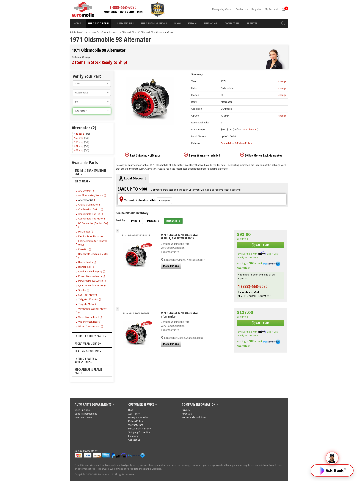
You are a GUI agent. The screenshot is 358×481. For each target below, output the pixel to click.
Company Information (199, 404)
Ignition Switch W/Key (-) (91, 271)
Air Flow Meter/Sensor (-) (92, 195)
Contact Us (242, 9)
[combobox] (92, 83)
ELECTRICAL (81, 181)
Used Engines (125, 23)
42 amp (80, 134)
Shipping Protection (139, 432)
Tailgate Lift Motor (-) (89, 299)
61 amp (80, 146)
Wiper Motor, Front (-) (90, 317)
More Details (171, 266)
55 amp (80, 138)
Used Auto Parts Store (97, 32)
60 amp (80, 142)
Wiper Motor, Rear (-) (89, 322)
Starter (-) (83, 290)
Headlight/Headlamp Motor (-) (93, 256)
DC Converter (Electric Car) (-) (93, 225)
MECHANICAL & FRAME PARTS (88, 371)
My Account (271, 9)
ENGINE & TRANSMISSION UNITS (90, 172)
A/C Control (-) (86, 191)
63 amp (80, 150)
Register (256, 9)
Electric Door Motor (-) (90, 236)
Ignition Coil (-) (86, 267)
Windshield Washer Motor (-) (92, 310)
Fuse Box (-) (84, 249)
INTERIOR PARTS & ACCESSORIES (86, 360)
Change (163, 201)
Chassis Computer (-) (89, 205)
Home (77, 23)
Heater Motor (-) (87, 262)
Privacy (186, 410)
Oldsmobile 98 (128, 32)
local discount (249, 129)
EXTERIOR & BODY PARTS (89, 336)
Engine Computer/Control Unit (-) (92, 243)
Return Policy (135, 421)
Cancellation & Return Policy (236, 143)
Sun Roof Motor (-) (88, 295)
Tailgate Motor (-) (88, 304)
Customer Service (141, 404)
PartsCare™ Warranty (140, 429)
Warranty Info (135, 425)
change (282, 81)
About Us (187, 414)
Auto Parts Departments (93, 404)
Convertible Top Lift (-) (90, 214)
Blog (177, 23)
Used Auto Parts (98, 23)
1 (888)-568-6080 (253, 286)
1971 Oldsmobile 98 (145, 32)
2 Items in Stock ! (99, 62)
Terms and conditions (194, 417)
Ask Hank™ (134, 414)
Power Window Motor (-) (91, 276)
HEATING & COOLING (87, 351)
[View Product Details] (136, 256)
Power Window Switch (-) (92, 281)
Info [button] (191, 23)
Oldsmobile (114, 32)
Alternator (160, 32)
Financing (210, 23)
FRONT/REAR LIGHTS (87, 343)
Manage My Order (222, 9)
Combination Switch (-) (90, 209)
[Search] (283, 23)
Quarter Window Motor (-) (92, 285)
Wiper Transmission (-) (90, 326)
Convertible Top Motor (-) (92, 219)
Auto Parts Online (77, 32)
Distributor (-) (85, 232)
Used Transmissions (154, 23)
